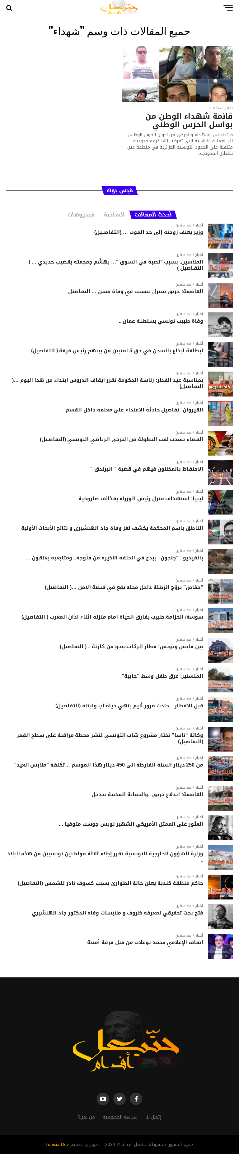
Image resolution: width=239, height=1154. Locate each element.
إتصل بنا (153, 1117)
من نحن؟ (86, 1117)
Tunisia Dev (57, 1144)
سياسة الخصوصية (120, 1117)
